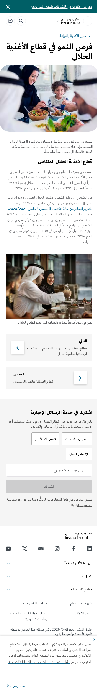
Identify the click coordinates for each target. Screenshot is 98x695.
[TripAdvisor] (41, 548)
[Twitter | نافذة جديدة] (24, 548)
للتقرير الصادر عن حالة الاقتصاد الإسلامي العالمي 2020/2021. (50, 209)
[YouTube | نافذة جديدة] (8, 548)
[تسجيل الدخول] (10, 21)
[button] (16, 686)
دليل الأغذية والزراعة (72, 35)
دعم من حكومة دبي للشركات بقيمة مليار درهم (61, 6)
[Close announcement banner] (8, 6)
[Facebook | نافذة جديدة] (73, 548)
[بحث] (21, 21)
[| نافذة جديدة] (57, 548)
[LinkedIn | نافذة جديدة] (89, 548)
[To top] (9, 587)
